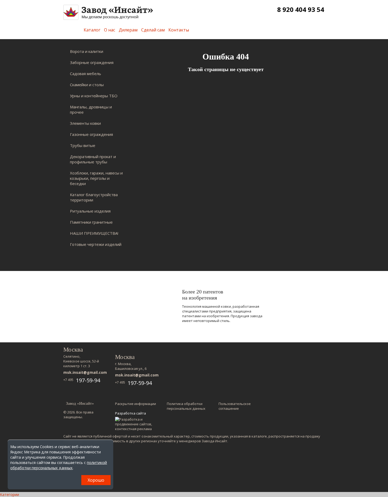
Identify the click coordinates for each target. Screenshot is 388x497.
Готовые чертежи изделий (95, 244)
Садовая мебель (85, 73)
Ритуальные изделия (90, 211)
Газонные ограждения (91, 134)
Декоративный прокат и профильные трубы (93, 159)
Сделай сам (153, 30)
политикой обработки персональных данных (58, 465)
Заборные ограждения (91, 62)
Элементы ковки (85, 123)
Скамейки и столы (87, 84)
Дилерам (128, 30)
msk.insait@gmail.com (85, 372)
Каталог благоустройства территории (94, 197)
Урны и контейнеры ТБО (93, 95)
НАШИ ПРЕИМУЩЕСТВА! (94, 233)
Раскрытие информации (135, 403)
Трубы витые (82, 145)
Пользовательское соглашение (235, 406)
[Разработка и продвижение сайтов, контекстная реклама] (136, 424)
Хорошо (96, 480)
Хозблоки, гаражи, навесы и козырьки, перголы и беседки (96, 178)
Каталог (92, 30)
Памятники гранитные (91, 222)
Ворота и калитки (86, 51)
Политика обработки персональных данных (186, 406)
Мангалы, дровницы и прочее (91, 109)
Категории (9, 494)
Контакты (178, 30)
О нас (109, 30)
